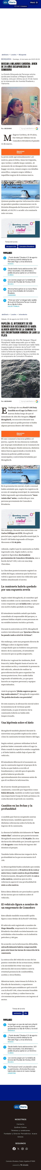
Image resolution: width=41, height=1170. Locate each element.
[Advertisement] (20, 30)
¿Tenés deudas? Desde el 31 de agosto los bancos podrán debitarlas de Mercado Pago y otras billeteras (22, 259)
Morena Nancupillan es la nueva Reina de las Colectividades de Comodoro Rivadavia (22, 291)
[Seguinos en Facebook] (14, 1149)
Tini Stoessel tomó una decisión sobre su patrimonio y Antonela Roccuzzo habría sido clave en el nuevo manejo (22, 1069)
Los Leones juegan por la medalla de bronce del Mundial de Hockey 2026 (21, 281)
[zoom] (20, 106)
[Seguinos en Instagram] (22, 1149)
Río (26, 1013)
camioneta (17, 1013)
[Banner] (20, 154)
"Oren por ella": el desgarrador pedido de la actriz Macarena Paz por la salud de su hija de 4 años (22, 302)
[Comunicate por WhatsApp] (27, 1149)
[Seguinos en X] (18, 1149)
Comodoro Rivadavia (26, 246)
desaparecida (11, 246)
